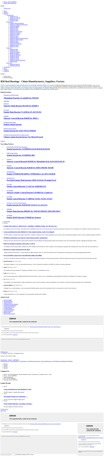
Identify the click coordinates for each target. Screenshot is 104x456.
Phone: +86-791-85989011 (10, 2)
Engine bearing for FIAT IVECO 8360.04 (20, 131)
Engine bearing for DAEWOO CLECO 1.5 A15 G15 (27, 205)
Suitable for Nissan (14, 56)
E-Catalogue (7, 67)
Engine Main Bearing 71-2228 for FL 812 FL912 (22, 112)
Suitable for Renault (14, 42)
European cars (10, 22)
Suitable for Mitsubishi (15, 54)
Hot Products (4, 360)
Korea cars (9, 63)
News (5, 68)
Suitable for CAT (14, 16)
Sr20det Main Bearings (9, 307)
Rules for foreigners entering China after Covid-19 (19, 243)
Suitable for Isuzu (14, 50)
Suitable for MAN (14, 37)
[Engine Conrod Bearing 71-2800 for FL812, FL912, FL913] (9, 196)
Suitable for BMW (14, 27)
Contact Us (6, 71)
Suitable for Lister (14, 35)
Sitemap (10, 360)
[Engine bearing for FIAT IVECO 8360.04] (10, 128)
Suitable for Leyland (15, 34)
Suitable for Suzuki (14, 57)
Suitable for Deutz (14, 30)
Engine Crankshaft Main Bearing (13, 86)
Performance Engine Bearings (11, 304)
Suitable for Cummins (15, 17)
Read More (6, 101)
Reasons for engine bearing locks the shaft (17, 249)
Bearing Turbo (7, 312)
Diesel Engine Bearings (9, 313)
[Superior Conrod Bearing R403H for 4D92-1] (6, 116)
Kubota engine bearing (13, 124)
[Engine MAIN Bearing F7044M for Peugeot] (9, 215)
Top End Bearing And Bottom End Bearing (62, 361)
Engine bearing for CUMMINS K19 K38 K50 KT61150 (28, 149)
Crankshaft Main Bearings (10, 305)
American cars (10, 15)
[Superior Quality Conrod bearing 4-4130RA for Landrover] (10, 190)
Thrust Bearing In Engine (34, 361)
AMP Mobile (16, 360)
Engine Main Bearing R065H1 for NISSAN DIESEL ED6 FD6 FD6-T (34, 211)
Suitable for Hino (14, 49)
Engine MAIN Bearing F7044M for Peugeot (24, 217)
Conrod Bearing (23, 361)
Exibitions (6, 69)
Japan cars (9, 48)
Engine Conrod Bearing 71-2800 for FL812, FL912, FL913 (29, 199)
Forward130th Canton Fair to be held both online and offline (23, 255)
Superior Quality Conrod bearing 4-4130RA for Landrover (30, 193)
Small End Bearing (8, 311)
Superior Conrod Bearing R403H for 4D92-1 (21, 118)
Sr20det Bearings (8, 302)
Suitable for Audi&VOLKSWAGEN (19, 24)
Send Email (3, 410)
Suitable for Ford (14, 19)
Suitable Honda (13, 61)
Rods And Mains (8, 300)
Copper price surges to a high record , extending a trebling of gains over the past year (30, 226)
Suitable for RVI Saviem (16, 43)
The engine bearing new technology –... (16, 396)
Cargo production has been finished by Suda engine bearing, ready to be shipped (29, 232)
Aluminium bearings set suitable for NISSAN (21, 98)
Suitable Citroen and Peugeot (17, 23)
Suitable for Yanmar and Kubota (17, 60)
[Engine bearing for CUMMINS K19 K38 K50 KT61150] (17, 147)
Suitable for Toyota (14, 58)
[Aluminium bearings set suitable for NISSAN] (11, 95)
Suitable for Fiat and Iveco (16, 31)
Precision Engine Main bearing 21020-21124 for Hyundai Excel (31, 180)
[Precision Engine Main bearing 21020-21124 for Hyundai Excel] (10, 178)
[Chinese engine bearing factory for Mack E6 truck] (16, 135)
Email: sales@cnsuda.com (10, 3)
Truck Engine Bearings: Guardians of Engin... (18, 404)
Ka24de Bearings (14, 361)
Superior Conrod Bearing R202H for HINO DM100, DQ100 (30, 168)
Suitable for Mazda (14, 53)
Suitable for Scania (14, 45)
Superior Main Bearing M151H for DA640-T (21, 106)
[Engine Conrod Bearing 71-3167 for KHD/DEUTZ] (9, 184)
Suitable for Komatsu (15, 52)
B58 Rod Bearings (5, 361)
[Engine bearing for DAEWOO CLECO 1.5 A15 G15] (16, 203)
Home (5, 11)
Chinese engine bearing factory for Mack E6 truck (23, 137)
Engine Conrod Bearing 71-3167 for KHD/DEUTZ (26, 186)
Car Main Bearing (8, 308)
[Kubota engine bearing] (10, 122)
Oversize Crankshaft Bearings (45, 86)
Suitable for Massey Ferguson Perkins (19, 38)
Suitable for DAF (14, 28)
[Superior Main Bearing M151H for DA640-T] (6, 103)
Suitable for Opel (14, 41)
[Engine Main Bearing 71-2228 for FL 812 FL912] (6, 110)
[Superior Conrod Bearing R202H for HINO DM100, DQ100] (9, 165)
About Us (6, 12)
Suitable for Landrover (15, 33)
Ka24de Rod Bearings (9, 309)
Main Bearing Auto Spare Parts (29, 86)
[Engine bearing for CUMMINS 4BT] (12, 153)
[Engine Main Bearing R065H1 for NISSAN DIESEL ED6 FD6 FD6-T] (9, 209)
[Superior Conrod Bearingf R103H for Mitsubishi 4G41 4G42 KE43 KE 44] (9, 159)
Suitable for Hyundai (15, 65)
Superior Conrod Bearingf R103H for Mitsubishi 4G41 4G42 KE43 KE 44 (35, 161)
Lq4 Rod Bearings (8, 301)
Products (6, 13)
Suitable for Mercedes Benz (16, 39)
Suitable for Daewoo (15, 64)
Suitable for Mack (14, 20)
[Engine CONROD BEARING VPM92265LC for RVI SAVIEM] (11, 172)
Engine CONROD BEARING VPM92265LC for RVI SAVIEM (31, 174)
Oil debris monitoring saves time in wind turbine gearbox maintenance (26, 238)
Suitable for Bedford (15, 26)
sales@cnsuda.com (8, 377)
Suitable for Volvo (14, 46)
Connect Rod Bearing (45, 361)
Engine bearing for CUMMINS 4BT (21, 155)
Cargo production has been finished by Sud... (18, 389)
